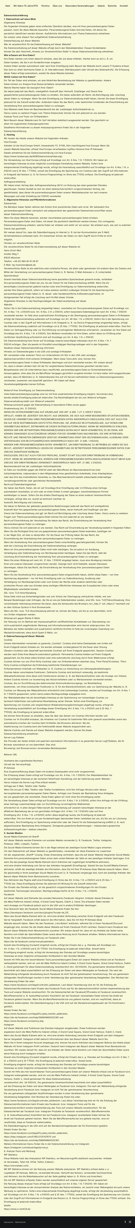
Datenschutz (20, 1222)
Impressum (8, 1222)
